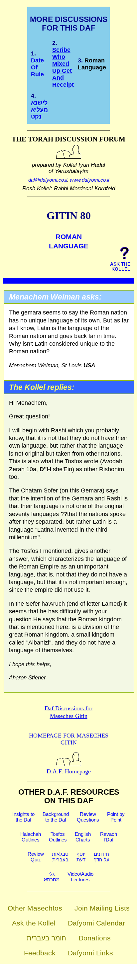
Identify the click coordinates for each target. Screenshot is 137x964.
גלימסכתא (52, 876)
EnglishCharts (83, 836)
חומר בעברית (46, 938)
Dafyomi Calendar (96, 923)
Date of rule (37, 67)
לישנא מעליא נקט (39, 109)
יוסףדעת (80, 856)
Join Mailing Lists (102, 908)
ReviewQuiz (36, 856)
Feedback (40, 953)
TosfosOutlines (58, 836)
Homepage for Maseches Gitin (68, 739)
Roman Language (92, 64)
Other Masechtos (35, 908)
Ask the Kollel (34, 923)
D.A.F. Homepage (69, 771)
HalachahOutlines (30, 836)
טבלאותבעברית (60, 856)
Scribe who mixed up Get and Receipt (63, 67)
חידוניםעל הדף (101, 856)
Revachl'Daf (108, 836)
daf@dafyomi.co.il (47, 180)
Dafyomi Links (90, 953)
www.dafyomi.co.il (89, 180)
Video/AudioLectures (80, 876)
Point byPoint (116, 817)
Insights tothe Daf (23, 817)
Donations (94, 938)
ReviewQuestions (88, 817)
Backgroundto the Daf (56, 817)
